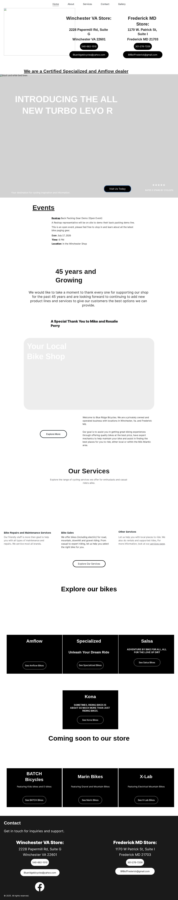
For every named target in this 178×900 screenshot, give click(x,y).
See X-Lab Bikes (146, 800)
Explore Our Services (89, 563)
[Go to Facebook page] (39, 886)
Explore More (53, 434)
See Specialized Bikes (90, 665)
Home (56, 4)
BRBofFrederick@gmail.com (142, 54)
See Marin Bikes (90, 800)
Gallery (122, 4)
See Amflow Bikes (34, 665)
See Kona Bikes (90, 720)
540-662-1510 (89, 46)
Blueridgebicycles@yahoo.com (89, 54)
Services (87, 4)
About (71, 4)
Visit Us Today (117, 188)
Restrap (56, 218)
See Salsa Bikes (147, 662)
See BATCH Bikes (34, 800)
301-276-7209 (142, 46)
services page (157, 543)
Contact (105, 4)
